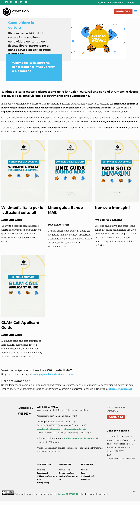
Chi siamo (41, 470)
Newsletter (110, 2)
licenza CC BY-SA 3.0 (68, 494)
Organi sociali (42, 473)
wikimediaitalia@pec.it (74, 429)
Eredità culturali (87, 476)
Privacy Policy (43, 482)
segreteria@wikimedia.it (49, 429)
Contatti (130, 2)
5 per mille (85, 479)
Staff (39, 479)
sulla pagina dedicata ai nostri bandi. (54, 374)
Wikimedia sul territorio (47, 476)
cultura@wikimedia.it (119, 388)
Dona (83, 473)
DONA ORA (123, 11)
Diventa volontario (66, 473)
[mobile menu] (135, 11)
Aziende (84, 470)
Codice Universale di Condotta (79, 438)
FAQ (60, 479)
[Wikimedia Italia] (16, 11)
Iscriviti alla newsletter (69, 476)
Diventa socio (64, 470)
